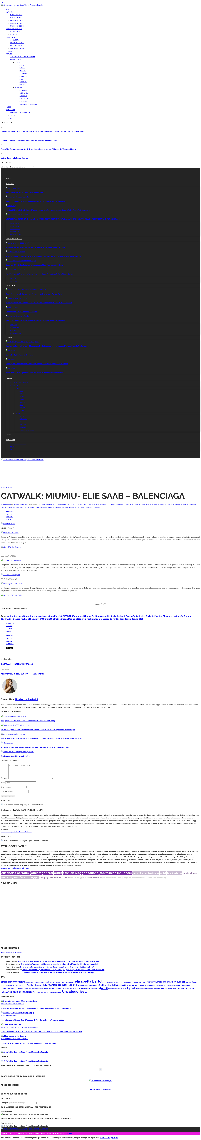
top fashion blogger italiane (141, 878)
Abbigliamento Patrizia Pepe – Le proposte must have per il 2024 (28, 721)
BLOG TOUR (15, 59)
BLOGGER (12, 1027)
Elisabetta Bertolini (21, 504)
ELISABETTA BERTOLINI (20, 112)
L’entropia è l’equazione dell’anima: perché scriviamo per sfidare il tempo (37, 364)
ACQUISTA (14, 40)
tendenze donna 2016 (94, 507)
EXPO (22, 65)
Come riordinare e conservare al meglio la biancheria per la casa (29, 140)
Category (4, 167)
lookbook (42, 988)
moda (58, 877)
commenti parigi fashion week (120, 504)
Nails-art (15, 34)
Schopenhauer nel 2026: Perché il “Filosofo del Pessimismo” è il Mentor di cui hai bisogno (57, 972)
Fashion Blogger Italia (79, 877)
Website (4, 791)
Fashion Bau (16, 23)
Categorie (5, 1103)
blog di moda (54, 982)
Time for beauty (14, 29)
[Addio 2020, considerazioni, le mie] (17, 752)
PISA (22, 79)
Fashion (4, 1015)
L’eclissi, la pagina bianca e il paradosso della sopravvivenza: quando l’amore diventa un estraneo (42, 131)
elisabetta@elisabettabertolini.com (15, 868)
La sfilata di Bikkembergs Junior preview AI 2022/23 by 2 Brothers (28, 1043)
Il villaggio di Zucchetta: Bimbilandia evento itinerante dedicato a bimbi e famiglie (36, 1008)
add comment (47, 504)
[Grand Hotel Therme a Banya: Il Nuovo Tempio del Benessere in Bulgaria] (18, 243)
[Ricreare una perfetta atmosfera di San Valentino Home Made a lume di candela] (7, 743)
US (11, 118)
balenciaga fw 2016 (94, 504)
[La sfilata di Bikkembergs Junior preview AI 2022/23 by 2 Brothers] (14, 1036)
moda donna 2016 (49, 507)
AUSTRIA (23, 96)
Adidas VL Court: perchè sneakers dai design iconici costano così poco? (35, 201)
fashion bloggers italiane (176, 504)
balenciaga (82, 504)
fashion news (171, 985)
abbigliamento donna (69, 504)
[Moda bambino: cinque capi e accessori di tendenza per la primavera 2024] (17, 1013)
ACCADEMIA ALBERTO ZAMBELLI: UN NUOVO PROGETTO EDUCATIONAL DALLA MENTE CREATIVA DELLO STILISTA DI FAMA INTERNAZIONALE (63, 219)
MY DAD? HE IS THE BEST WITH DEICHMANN (23, 674)
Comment (4, 778)
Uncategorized (42, 873)
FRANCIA (23, 90)
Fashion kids (16, 20)
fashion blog (174, 873)
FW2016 (3, 507)
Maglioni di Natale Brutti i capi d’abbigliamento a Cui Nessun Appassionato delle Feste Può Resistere (48, 210)
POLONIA (24, 101)
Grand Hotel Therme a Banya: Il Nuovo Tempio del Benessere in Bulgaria (36, 247)
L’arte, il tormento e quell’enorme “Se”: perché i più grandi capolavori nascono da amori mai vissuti (63, 970)
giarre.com (5, 988)
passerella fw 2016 (78, 507)
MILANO (23, 71)
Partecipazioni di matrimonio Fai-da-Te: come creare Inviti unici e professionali (39, 303)
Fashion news (17, 26)
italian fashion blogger (15, 507)
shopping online (47, 877)
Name (3, 783)
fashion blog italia (9, 877)
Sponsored (142, 988)
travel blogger (55, 992)
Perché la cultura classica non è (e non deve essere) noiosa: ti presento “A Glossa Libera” (39, 149)
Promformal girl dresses (100, 1089)
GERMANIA (24, 93)
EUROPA (18, 87)
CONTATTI (10, 110)
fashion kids (160, 985)
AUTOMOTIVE (16, 45)
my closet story (96, 878)
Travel (9, 54)
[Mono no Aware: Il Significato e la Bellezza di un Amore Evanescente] (10, 368)
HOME (8, 9)
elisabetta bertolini (159, 504)
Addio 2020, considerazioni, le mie (15, 756)
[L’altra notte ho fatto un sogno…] (10, 350)
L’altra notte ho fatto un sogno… (14, 158)
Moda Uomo (16, 18)
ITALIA (18, 62)
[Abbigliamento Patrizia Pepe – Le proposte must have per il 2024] (14, 716)
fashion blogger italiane (80, 873)
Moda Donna (16, 15)
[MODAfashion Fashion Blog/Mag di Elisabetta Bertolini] (22, 5)
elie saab (135, 504)
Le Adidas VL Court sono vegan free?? (21, 312)
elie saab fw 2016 (145, 504)
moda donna (190, 873)
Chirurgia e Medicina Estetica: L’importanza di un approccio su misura (34, 265)
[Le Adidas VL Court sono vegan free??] (12, 307)
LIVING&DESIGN (17, 48)
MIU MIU (28, 507)
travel (46, 992)
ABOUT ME (5, 1027)
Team (12, 115)
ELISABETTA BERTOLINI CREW (117, 982)
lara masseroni (34, 988)
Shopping (10, 37)
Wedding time (17, 43)
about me (29, 982)
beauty (36, 982)
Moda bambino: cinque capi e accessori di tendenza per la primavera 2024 (32, 1020)
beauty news (43, 982)
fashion (65, 877)
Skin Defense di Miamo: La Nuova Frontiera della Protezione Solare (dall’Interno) (39, 274)
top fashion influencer (116, 873)
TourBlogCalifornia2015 (22, 57)
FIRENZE (23, 76)
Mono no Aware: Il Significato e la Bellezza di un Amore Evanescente (34, 373)
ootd (163, 873)
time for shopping (159, 878)
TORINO (23, 82)
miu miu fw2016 (37, 507)
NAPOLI (23, 85)
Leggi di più (113, 1138)
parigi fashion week (63, 507)
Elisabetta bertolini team (137, 982)
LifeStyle (20, 1004)
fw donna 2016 (191, 504)
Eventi (9, 51)
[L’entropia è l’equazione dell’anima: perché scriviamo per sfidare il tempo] (10, 359)
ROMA (22, 68)
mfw (46, 988)
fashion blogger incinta (18, 985)
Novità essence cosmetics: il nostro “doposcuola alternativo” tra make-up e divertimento (43, 256)
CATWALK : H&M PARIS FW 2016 (17, 664)
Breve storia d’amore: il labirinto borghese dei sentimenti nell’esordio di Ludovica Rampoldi (59, 964)
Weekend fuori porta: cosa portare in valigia (24, 192)
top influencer (39, 992)
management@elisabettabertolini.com (16, 832)
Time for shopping (153, 988)
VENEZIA (23, 73)
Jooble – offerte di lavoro (11, 952)
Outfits (10, 12)
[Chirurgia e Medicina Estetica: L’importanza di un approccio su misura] (21, 261)
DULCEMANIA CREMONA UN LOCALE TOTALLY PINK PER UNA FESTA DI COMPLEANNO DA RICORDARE (41, 1032)
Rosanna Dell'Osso (114, 988)
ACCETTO (104, 1138)
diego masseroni (67, 982)
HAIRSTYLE (15, 31)
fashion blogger (29, 877)
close (3, 2)
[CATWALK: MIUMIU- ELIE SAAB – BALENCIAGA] (8, 524)
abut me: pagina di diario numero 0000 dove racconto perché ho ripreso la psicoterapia (38, 730)
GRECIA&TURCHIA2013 (30, 104)
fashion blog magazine (122, 878)
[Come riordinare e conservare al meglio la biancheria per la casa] (26, 289)
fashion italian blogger (147, 985)
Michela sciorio (55, 988)
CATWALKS (105, 504)
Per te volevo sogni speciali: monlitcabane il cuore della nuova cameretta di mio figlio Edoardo (41, 738)
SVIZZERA (24, 98)
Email (3, 787)
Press (8, 107)
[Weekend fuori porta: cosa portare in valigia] (13, 188)
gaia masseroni (108, 878)
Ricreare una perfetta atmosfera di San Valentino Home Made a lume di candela (35, 747)
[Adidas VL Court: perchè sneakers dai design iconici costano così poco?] (17, 197)
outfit (58, 873)
